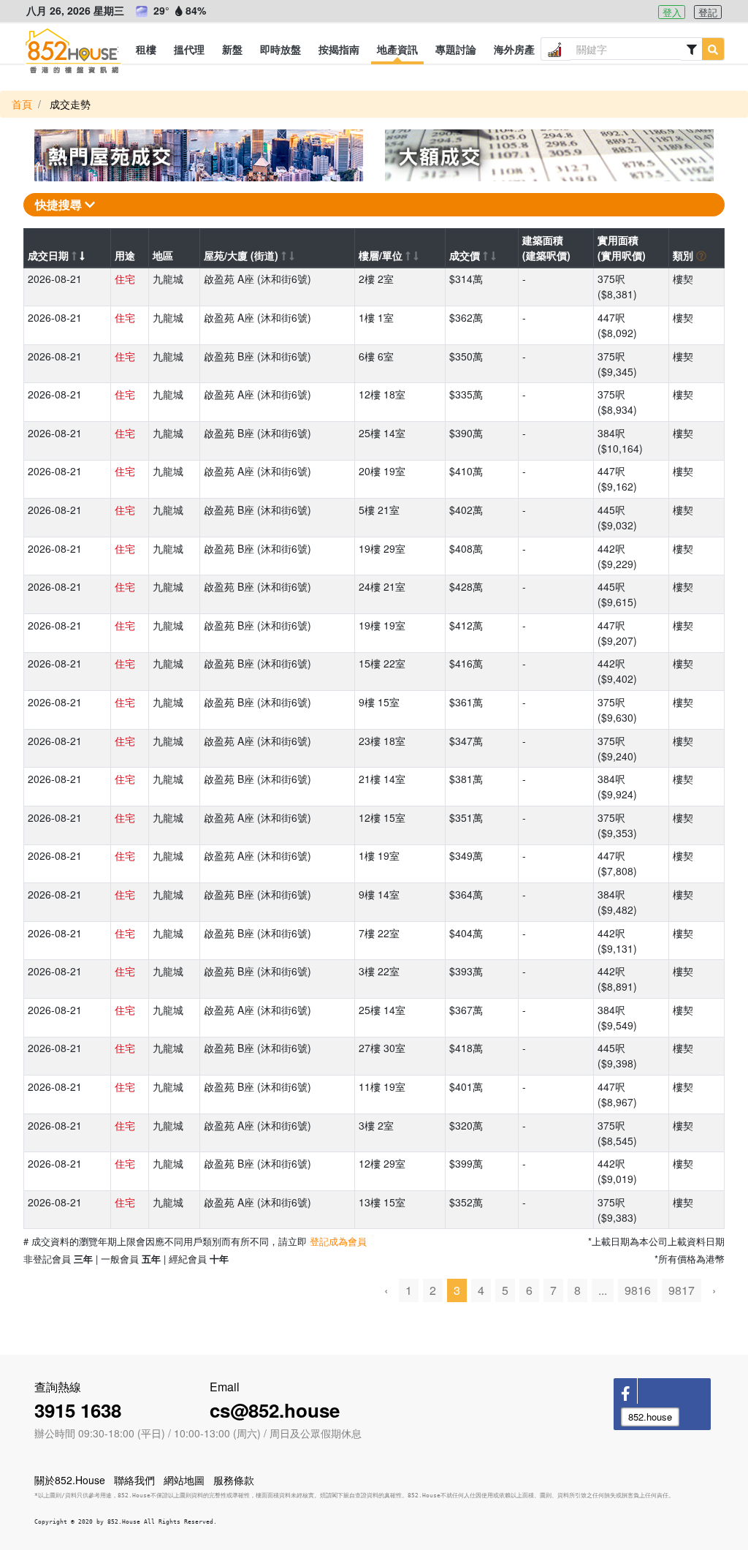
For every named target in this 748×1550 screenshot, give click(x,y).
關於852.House (69, 1479)
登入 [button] (672, 12)
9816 (638, 1290)
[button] (146, 49)
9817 (681, 1290)
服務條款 (233, 1479)
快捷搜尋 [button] (60, 204)
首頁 (22, 104)
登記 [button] (707, 12)
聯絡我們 (134, 1479)
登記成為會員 (338, 1241)
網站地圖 (184, 1479)
